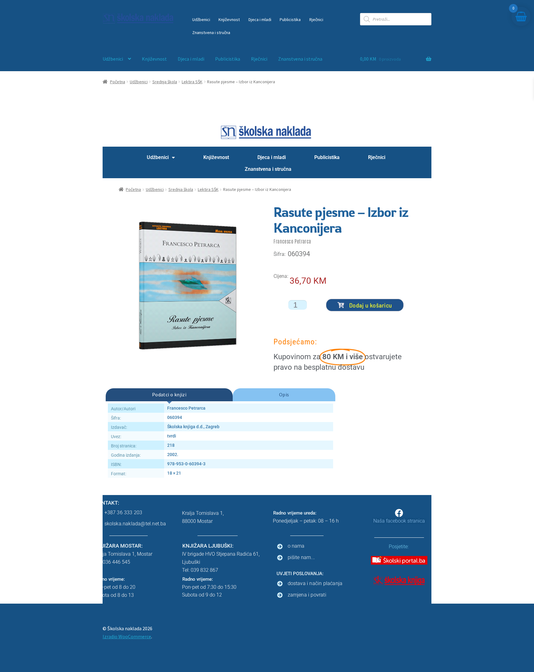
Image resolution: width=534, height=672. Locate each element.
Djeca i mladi (259, 19)
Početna (117, 81)
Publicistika (290, 19)
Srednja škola (164, 81)
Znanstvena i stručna (211, 32)
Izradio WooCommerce (127, 636)
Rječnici (316, 19)
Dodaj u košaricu (370, 305)
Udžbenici (201, 19)
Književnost (229, 19)
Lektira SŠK (192, 81)
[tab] (169, 394)
